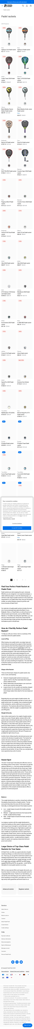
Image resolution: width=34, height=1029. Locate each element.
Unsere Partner (4, 924)
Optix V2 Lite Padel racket (24, 232)
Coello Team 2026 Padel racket (8, 79)
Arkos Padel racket (22, 353)
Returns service (5, 915)
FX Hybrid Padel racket (7, 443)
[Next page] (25, 580)
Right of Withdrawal (6, 945)
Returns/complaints (6, 942)
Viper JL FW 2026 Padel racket (23, 79)
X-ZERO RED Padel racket (24, 322)
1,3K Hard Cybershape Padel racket (7, 567)
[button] (2, 6)
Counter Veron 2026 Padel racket (24, 202)
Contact (3, 918)
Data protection (5, 971)
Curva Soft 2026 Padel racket (23, 475)
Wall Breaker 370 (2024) (7, 412)
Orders (3, 912)
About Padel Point (5, 921)
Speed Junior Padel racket (24, 535)
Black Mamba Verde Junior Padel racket (24, 110)
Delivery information (6, 939)
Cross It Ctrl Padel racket (8, 353)
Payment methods (5, 935)
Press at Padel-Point (6, 954)
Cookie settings (5, 927)
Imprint (27, 971)
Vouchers (3, 951)
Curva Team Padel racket (8, 474)
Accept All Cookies (17, 528)
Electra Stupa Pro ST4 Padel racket (23, 413)
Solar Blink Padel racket (7, 535)
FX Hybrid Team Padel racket (23, 444)
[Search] (23, 6)
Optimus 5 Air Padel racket (8, 49)
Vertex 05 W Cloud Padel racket (8, 233)
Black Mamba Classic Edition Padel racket (7, 110)
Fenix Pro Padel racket (23, 142)
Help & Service (4, 909)
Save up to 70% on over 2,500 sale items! (17, 2)
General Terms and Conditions (17, 971)
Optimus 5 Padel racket (23, 49)
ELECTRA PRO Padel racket (8, 171)
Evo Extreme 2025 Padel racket (7, 323)
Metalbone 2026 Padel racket (23, 293)
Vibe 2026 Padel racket (7, 263)
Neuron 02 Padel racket (7, 142)
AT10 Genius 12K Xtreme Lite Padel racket (8, 293)
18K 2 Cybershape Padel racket (24, 567)
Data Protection (7, 518)
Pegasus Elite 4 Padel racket (7, 202)
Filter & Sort (27, 1025)
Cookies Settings (17, 523)
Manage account (5, 948)
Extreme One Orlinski (23, 382)
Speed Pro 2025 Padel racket (7, 383)
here (21, 515)
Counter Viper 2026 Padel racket (24, 172)
